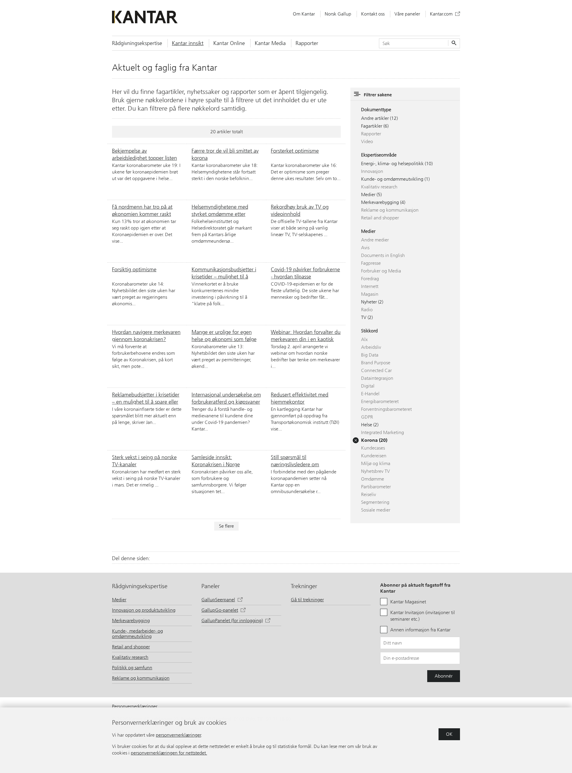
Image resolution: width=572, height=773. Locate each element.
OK (449, 734)
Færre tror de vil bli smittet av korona (225, 154)
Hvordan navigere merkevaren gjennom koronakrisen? (146, 335)
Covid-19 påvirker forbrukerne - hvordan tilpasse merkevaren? (305, 272)
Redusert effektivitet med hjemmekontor (299, 398)
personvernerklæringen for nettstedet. (169, 753)
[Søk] (453, 43)
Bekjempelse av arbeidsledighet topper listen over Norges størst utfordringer (144, 154)
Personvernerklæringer (134, 706)
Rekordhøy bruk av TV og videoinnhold (300, 210)
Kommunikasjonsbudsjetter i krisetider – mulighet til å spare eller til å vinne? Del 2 (224, 272)
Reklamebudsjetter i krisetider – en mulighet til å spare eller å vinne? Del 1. (145, 398)
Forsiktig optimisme (134, 269)
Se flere (226, 526)
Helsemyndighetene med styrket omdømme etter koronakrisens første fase (220, 210)
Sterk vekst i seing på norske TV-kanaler (144, 460)
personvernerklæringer (178, 735)
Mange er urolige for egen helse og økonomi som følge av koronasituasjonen (224, 335)
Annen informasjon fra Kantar (420, 630)
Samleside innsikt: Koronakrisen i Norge (216, 460)
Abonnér (444, 676)
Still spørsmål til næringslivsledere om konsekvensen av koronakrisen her (305, 460)
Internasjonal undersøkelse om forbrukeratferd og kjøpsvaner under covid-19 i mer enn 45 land (226, 398)
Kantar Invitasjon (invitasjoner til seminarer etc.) (422, 616)
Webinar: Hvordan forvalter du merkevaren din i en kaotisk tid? (306, 335)
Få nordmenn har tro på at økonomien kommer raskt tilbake (142, 210)
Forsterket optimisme (295, 151)
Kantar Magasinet (408, 602)
